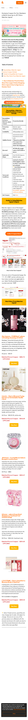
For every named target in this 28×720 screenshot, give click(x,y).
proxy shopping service (16, 98)
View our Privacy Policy (19, 709)
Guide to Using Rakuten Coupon (13, 74)
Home (2, 7)
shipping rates (16, 95)
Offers (11, 7)
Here (17, 195)
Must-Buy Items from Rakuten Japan (14, 76)
